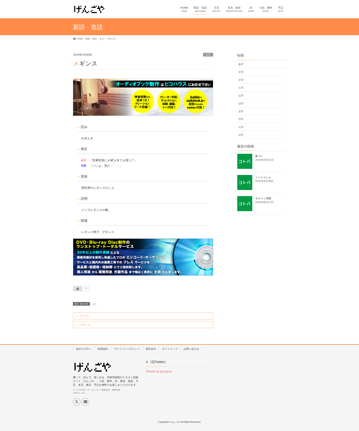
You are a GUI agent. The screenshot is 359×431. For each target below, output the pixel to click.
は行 (241, 103)
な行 (241, 95)
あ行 (241, 64)
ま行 (208, 54)
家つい (259, 156)
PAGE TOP (347, 414)
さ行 (241, 79)
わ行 (241, 134)
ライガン (84, 315)
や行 (241, 119)
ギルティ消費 (263, 198)
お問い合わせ (191, 348)
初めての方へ (84, 348)
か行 (241, 71)
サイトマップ (170, 348)
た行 (241, 87)
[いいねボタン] (77, 288)
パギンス (84, 324)
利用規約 (102, 348)
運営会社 (151, 348)
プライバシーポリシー (127, 348)
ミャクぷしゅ (263, 177)
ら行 (241, 126)
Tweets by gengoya (159, 371)
